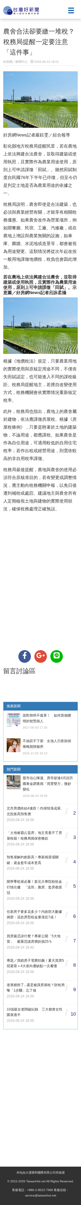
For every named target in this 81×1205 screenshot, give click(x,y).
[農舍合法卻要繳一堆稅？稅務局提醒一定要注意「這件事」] (24, 656)
